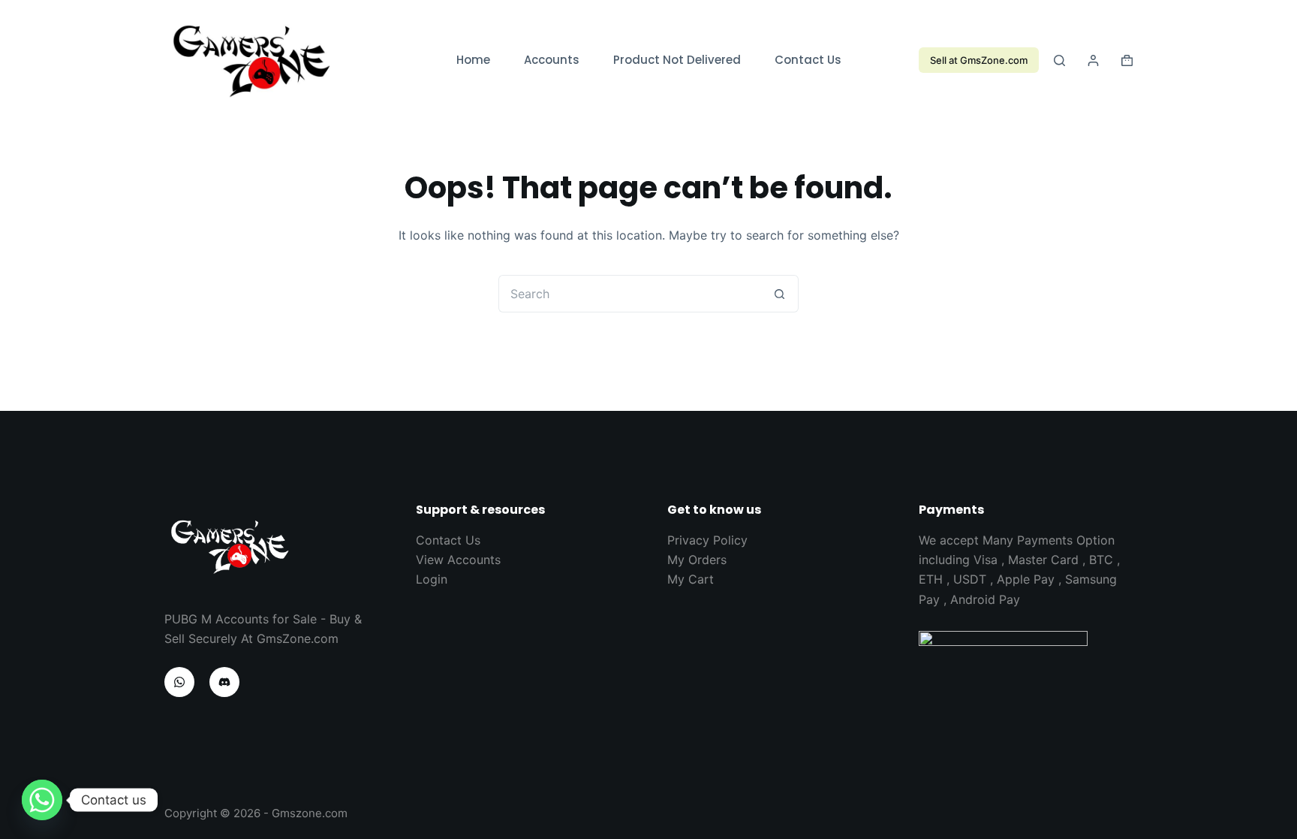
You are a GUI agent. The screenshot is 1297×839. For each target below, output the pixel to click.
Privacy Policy (707, 540)
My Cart (690, 579)
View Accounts (458, 559)
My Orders (697, 559)
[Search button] (780, 293)
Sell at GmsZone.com (979, 60)
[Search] (1059, 60)
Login (431, 579)
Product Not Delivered (677, 60)
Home (473, 60)
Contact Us (808, 60)
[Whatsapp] (42, 800)
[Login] (1093, 60)
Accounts (551, 60)
